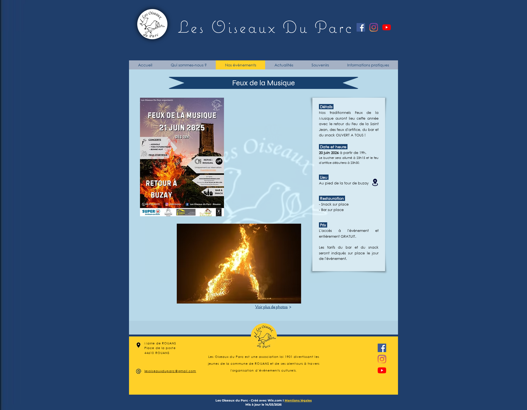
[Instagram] (373, 27)
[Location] (375, 182)
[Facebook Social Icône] (361, 27)
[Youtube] (386, 27)
